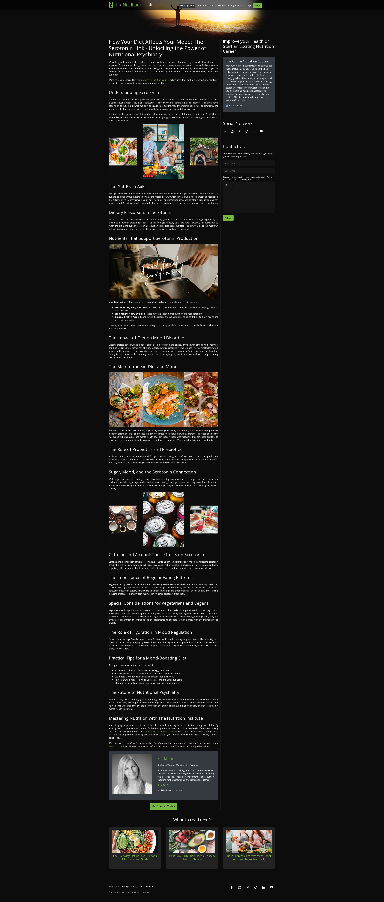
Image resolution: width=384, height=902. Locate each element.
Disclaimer (149, 886)
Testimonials (220, 5)
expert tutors (115, 746)
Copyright (125, 886)
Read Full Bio (164, 785)
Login (249, 5)
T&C (141, 886)
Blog (111, 886)
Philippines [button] (187, 5)
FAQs (117, 886)
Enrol (257, 5)
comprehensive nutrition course (153, 79)
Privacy (134, 886)
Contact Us (240, 5)
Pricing (231, 5)
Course (200, 5)
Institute (209, 5)
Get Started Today (163, 806)
